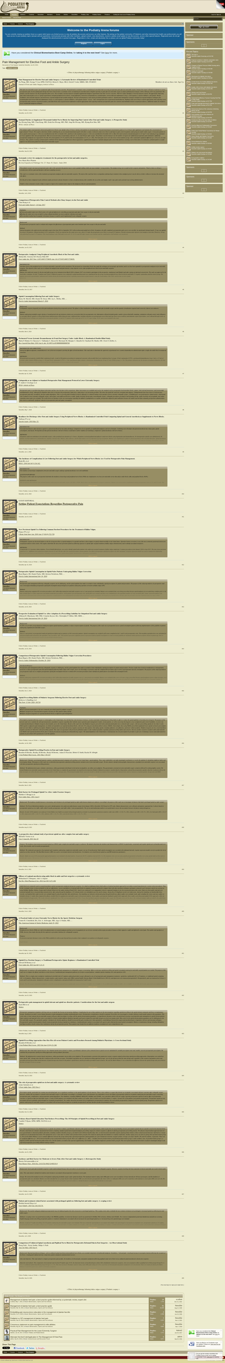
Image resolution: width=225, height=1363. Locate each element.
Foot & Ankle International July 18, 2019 (33, 576)
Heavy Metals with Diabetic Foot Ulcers (202, 136)
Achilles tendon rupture (197, 147)
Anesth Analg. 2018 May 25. (29, 421)
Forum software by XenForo (17, 1360)
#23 (183, 1033)
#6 (183, 331)
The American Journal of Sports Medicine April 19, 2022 (38, 923)
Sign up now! (204, 27)
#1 (183, 113)
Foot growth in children (197, 158)
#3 (183, 193)
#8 (183, 409)
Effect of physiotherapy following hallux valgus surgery (86, 72)
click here (209, 1357)
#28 (183, 1236)
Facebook (43, 110)
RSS (223, 1357)
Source (21, 1007)
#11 (183, 516)
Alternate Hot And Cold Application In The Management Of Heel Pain (36, 1337)
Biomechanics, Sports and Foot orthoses (40, 1301)
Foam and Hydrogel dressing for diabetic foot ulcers (206, 103)
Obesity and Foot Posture (198, 92)
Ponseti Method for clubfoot (199, 141)
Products (107, 14)
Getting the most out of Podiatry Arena (124, 14)
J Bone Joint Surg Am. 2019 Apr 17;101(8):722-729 (36, 534)
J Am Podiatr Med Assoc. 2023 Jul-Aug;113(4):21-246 (38, 1045)
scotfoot (12, 1301)
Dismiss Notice (182, 52)
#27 (183, 1194)
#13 (183, 606)
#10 (183, 494)
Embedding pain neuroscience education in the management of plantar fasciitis (40, 1312)
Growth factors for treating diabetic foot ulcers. (204, 81)
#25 (183, 1112)
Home (6, 14)
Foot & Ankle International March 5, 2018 (33, 301)
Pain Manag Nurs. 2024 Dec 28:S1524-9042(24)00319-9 (38, 1163)
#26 (183, 1152)
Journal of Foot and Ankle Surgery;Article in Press (36, 84)
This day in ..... (195, 54)
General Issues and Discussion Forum (39, 1339)
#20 (183, 911)
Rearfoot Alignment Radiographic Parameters (204, 125)
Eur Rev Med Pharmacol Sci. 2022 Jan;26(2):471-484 (37, 881)
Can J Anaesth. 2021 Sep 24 (28, 839)
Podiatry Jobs (85, 14)
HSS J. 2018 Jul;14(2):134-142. (29, 463)
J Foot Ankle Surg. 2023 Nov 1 (29, 1087)
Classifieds (74, 14)
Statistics (22, 14)
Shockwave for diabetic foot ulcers (201, 76)
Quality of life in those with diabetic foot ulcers (204, 87)
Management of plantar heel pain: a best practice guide (31, 1306)
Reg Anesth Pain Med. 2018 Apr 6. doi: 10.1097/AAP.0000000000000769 (44, 343)
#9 (183, 452)
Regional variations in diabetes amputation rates (204, 60)
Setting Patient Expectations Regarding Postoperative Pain (51, 504)
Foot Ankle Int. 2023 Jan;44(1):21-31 (31, 965)
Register (84, 43)
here (107, 53)
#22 (183, 995)
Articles (66, 14)
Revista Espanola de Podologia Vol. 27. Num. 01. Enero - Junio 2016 (43, 163)
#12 (183, 564)
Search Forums (6, 17)
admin (12, 1339)
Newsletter (41, 14)
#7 (183, 373)
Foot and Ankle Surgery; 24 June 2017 (32, 205)
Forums (14, 14)
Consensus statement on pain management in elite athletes (32, 1325)
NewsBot (27, 65)
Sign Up (181, 82)
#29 (183, 1278)
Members (50, 14)
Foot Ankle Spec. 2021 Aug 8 (29, 797)
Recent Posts (17, 17)
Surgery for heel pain (197, 71)
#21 (183, 953)
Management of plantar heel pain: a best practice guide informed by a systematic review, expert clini (48, 1300)
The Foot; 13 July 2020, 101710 (29, 702)
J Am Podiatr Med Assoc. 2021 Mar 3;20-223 (34, 755)
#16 (183, 743)
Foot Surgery (14, 65)
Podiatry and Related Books (36, 1332)
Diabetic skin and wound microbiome (201, 152)
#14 (183, 648)
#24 (183, 1075)
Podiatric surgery (112, 72)
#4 (183, 247)
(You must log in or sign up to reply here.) (172, 1285)
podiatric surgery (12, 68)
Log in (103, 43)
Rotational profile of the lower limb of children (203, 120)
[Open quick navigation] (182, 24)
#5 (183, 289)
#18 (183, 827)
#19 (183, 869)
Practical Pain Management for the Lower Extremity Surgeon (33, 1331)
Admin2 (12, 1332)
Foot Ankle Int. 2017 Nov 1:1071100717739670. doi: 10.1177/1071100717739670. (47, 259)
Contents (31, 14)
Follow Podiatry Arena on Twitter (28, 110)
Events (58, 14)
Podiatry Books (96, 14)
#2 (183, 151)
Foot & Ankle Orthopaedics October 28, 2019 (34, 660)
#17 (183, 785)
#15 (183, 690)
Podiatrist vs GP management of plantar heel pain (29, 1318)
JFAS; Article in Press (26, 124)
